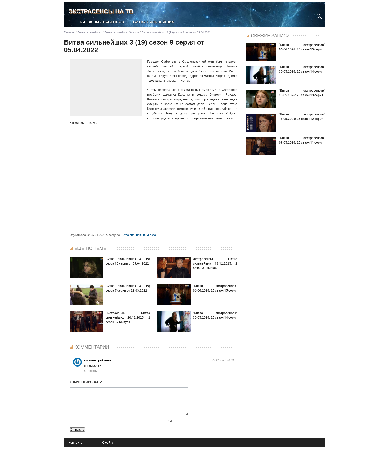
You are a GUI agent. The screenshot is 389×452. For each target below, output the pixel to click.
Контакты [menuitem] (75, 442)
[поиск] (319, 15)
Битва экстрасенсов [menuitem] (102, 22)
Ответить (90, 370)
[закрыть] (311, 14)
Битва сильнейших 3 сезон (139, 235)
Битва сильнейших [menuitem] (153, 22)
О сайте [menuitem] (108, 442)
